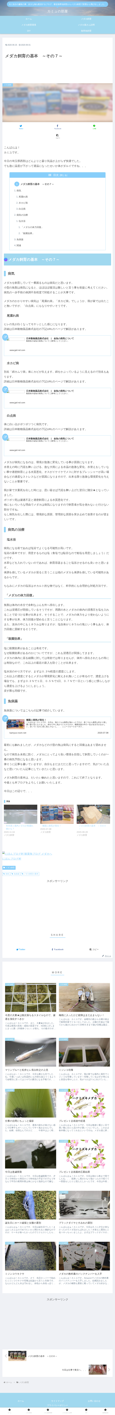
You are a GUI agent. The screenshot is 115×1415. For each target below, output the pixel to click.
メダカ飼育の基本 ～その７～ (37, 184)
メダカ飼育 (10, 868)
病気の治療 (22, 215)
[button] (57, 136)
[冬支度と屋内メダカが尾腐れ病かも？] (20, 814)
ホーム (21, 1401)
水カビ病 (23, 203)
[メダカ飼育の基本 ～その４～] (93, 814)
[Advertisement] (57, 59)
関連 (19, 245)
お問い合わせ (94, 1401)
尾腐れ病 (23, 197)
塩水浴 (22, 221)
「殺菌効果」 (27, 233)
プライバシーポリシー (57, 1405)
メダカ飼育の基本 (31, 874)
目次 (56, 175)
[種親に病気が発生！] (57, 814)
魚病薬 (20, 239)
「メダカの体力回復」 (32, 227)
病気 (19, 190)
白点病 (22, 209)
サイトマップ (57, 1401)
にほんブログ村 (11, 858)
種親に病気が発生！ (51, 826)
